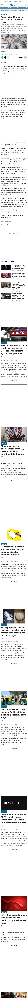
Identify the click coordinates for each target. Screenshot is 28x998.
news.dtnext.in (8, 210)
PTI (2, 457)
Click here (4, 221)
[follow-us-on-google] (25, 57)
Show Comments (14, 233)
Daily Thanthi (13, 1)
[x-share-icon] (5, 58)
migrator (3, 51)
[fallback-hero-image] (6, 267)
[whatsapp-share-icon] (2, 58)
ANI (2, 356)
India (17, 7)
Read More (14, 380)
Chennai (4, 7)
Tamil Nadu (11, 7)
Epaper (6, 1)
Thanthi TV (21, 1)
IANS (2, 825)
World (22, 7)
